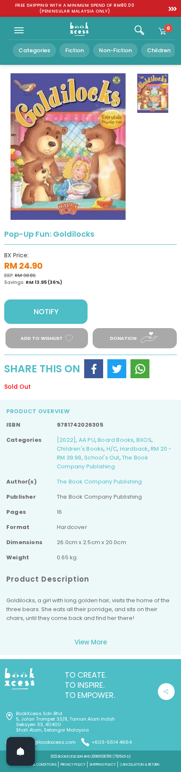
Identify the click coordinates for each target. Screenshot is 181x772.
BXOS (144, 440)
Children (158, 50)
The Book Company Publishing (99, 482)
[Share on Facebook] (93, 368)
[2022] (66, 440)
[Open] (20, 751)
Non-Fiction (115, 50)
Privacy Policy (73, 764)
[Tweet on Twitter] (116, 368)
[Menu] (19, 30)
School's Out (102, 458)
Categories (34, 50)
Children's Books (80, 449)
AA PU (87, 440)
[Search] (139, 30)
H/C (111, 449)
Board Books (115, 440)
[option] (74, 8)
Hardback (134, 449)
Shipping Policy (103, 764)
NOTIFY (46, 312)
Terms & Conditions (39, 764)
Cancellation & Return (140, 764)
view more (91, 642)
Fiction (74, 50)
